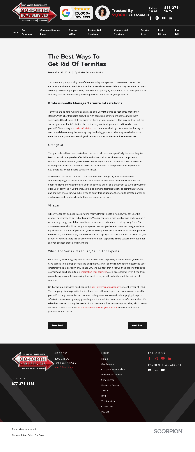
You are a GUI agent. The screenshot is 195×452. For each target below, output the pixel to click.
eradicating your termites (93, 271)
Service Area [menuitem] (145, 32)
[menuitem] (16, 435)
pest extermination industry (106, 286)
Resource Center (110, 385)
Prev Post (57, 325)
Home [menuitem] (15, 32)
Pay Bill (105, 411)
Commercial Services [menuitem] (121, 32)
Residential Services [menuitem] (94, 32)
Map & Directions (64, 366)
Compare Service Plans (113, 369)
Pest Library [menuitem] (162, 32)
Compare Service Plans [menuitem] (50, 32)
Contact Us (107, 406)
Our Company (108, 363)
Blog (103, 395)
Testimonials (108, 400)
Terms (104, 390)
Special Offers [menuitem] (73, 32)
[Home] (34, 12)
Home (104, 358)
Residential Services (111, 374)
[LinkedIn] (170, 18)
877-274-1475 (172, 9)
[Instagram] (157, 18)
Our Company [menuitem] (26, 32)
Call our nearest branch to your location (96, 307)
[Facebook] (150, 18)
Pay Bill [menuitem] (177, 32)
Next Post (138, 325)
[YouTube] (163, 18)
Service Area (107, 379)
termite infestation (82, 128)
